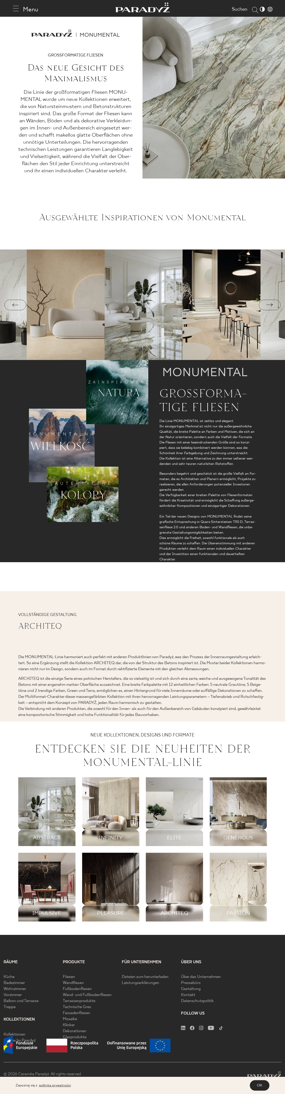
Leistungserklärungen (140, 983)
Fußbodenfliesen (77, 989)
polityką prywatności (55, 1085)
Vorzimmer (13, 995)
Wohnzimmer (15, 989)
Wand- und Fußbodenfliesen (87, 995)
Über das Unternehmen (201, 977)
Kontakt (188, 995)
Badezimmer (14, 983)
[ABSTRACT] (46, 811)
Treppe (10, 1007)
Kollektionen (14, 1034)
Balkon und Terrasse (21, 1001)
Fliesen (69, 977)
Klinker (69, 1025)
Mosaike (70, 1019)
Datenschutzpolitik (197, 1001)
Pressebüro (191, 983)
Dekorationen (74, 1031)
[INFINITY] (110, 811)
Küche (9, 977)
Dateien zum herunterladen (145, 977)
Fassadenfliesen (76, 1013)
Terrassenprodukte (79, 1001)
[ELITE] (174, 811)
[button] (15, 305)
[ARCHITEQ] (174, 887)
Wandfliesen (73, 983)
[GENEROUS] (238, 811)
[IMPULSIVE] (46, 887)
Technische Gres (77, 1007)
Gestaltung (191, 989)
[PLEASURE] (110, 887)
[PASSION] (238, 887)
